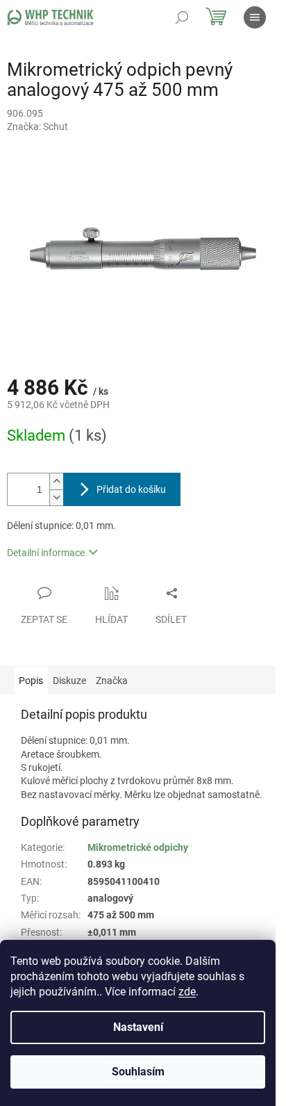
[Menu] (255, 17)
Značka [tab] (112, 680)
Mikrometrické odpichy (137, 847)
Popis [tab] (31, 680)
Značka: (37, 126)
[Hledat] (182, 17)
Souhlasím (138, 1071)
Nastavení (138, 1027)
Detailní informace (46, 552)
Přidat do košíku (131, 489)
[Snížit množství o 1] (56, 497)
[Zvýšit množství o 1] (56, 481)
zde (187, 991)
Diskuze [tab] (69, 680)
